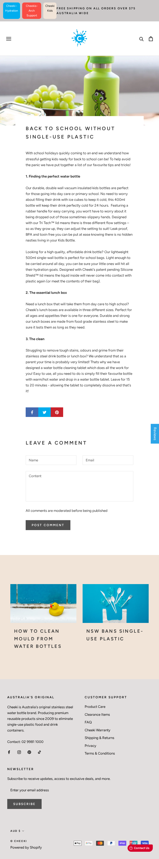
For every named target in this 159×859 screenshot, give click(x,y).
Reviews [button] (155, 433)
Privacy (90, 746)
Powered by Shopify (26, 847)
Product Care (95, 707)
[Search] (141, 39)
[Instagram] (19, 752)
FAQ (88, 722)
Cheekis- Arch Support (32, 10)
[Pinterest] (29, 752)
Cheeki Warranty (97, 730)
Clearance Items (97, 714)
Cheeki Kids (49, 8)
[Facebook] (9, 752)
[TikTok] (39, 752)
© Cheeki (18, 841)
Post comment (48, 525)
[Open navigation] (8, 38)
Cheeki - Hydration (11, 8)
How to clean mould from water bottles (38, 638)
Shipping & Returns (99, 738)
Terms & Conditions (100, 753)
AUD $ (15, 830)
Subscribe (24, 804)
